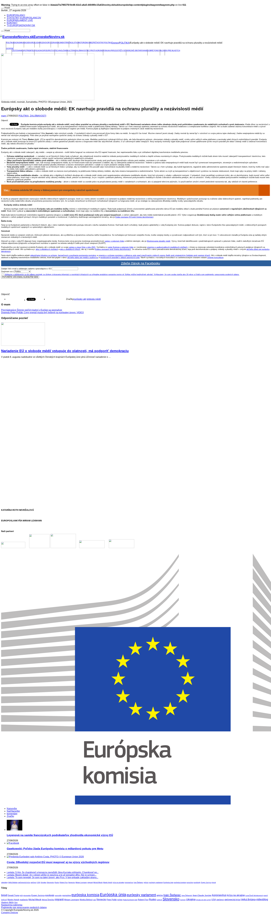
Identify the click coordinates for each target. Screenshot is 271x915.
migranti (90, 882)
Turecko (183, 900)
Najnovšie (12, 808)
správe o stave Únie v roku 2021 (82, 247)
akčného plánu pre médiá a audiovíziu (82, 257)
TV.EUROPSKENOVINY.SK (21, 25)
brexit (214, 882)
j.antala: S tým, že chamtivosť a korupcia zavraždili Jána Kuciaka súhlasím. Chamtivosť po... (53, 872)
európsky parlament (156, 882)
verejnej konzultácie (215, 257)
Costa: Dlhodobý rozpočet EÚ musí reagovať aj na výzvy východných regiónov (58, 862)
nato (94, 900)
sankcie (159, 900)
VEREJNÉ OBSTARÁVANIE (136, 50)
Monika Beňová (86, 900)
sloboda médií (94, 299)
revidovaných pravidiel (109, 257)
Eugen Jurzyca (206, 882)
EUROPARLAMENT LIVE (20, 20)
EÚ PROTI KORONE (95, 50)
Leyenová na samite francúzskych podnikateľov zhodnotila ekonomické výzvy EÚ (60, 835)
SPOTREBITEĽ (28, 50)
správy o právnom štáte (114, 241)
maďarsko (24, 900)
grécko (146, 882)
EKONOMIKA (19, 43)
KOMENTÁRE (63, 43)
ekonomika (27, 895)
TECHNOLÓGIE (61, 50)
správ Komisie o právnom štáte (120, 247)
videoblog (4, 882)
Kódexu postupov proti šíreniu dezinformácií (113, 249)
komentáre (12, 813)
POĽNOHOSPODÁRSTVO (44, 50)
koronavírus (129, 882)
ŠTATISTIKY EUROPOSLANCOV (24, 18)
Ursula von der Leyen (203, 900)
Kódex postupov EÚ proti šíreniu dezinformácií (134, 217)
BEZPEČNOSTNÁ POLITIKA (101, 43)
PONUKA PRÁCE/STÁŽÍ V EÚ (114, 50)
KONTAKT (12, 23)
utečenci (33, 882)
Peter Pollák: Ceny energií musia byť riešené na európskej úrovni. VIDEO (42, 312)
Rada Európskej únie (130, 900)
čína (16, 903)
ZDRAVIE (54, 43)
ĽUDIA (37, 43)
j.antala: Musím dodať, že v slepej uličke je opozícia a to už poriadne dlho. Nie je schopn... (51, 875)
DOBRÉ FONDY (153, 50)
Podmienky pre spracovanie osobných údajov (24, 907)
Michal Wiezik (98, 882)
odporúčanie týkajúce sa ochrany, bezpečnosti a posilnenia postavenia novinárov (63, 255)
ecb (21, 895)
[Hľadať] (2, 8)
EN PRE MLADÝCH (172, 50)
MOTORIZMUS (84, 43)
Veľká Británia (13, 882)
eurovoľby (58, 895)
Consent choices (9, 912)
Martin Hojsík (107, 882)
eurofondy (197, 882)
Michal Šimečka (48, 900)
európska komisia (180, 882)
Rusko (57, 882)
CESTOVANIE (17, 50)
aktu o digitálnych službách (47, 249)
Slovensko (50, 882)
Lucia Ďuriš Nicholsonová (254, 895)
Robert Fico (64, 882)
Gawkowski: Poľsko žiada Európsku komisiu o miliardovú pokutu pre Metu (55, 848)
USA (38, 882)
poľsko (120, 900)
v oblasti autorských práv (129, 257)
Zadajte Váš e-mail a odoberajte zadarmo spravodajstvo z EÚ (26, 269)
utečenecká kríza (24, 882)
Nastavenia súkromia (11, 905)
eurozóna (189, 882)
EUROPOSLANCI (16, 15)
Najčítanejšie (13, 811)
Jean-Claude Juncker (202, 895)
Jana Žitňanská (186, 895)
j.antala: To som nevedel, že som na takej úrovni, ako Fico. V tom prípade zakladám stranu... (52, 877)
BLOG (162, 50)
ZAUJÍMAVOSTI (81, 50)
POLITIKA (10, 43)
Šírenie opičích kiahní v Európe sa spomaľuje (31, 310)
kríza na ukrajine (118, 882)
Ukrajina (43, 882)
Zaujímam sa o (7, 271)
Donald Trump (13, 895)
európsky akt (79, 299)
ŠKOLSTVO (73, 43)
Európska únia (168, 882)
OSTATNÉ (10, 49)
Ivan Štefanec (138, 882)
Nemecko (71, 882)
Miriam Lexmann (81, 882)
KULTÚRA (71, 50)
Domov (115, 43)
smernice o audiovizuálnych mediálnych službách (167, 247)
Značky (10, 816)
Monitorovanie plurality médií (158, 241)
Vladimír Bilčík (7, 902)
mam (4, 116)
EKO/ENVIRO (29, 43)
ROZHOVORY (45, 43)
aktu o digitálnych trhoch (70, 249)
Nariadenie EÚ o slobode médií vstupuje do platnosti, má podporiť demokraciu (65, 351)
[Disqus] (135, 396)
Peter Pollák (112, 900)
